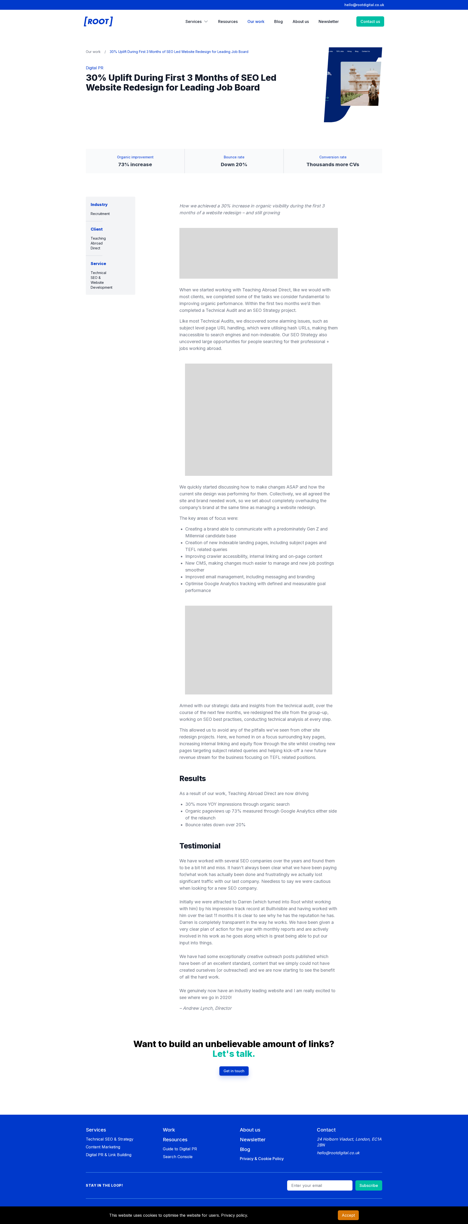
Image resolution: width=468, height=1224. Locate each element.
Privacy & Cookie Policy (262, 1158)
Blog (245, 1149)
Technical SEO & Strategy (109, 1139)
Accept (348, 1215)
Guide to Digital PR (180, 1148)
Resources (175, 1139)
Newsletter (253, 1139)
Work (169, 1130)
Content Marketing (103, 1146)
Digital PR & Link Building (108, 1154)
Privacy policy (234, 1215)
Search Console (178, 1156)
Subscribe (369, 1185)
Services (96, 1130)
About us (250, 1130)
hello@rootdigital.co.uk (364, 5)
